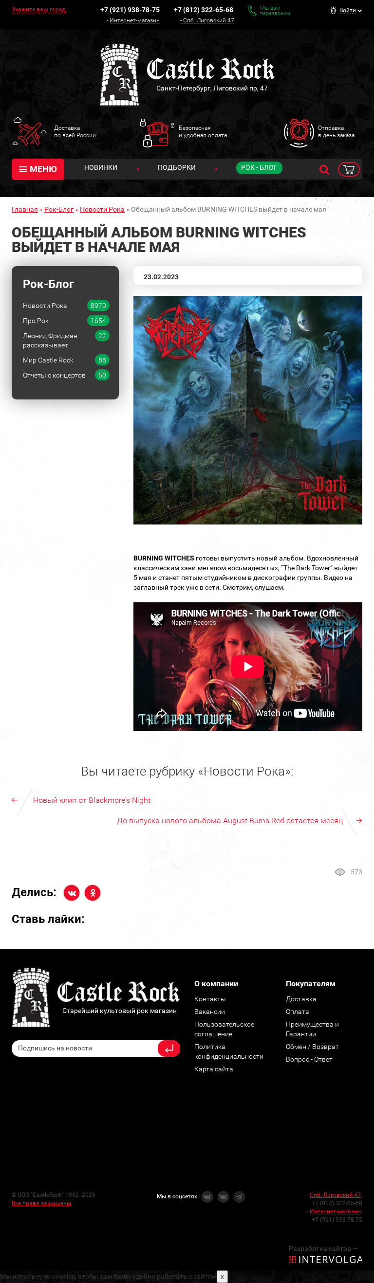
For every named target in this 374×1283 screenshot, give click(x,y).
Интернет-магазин (135, 20)
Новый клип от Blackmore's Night (91, 800)
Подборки (177, 167)
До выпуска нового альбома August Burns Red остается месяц (230, 820)
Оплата (297, 1011)
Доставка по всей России (75, 131)
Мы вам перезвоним (275, 10)
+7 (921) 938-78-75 (130, 10)
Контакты (210, 999)
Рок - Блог (259, 167)
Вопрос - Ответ (309, 1059)
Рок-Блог (59, 209)
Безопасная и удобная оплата (203, 131)
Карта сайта (213, 1069)
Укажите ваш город (39, 9)
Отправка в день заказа (336, 131)
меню (43, 169)
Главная (25, 209)
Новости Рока (102, 209)
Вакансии (209, 1011)
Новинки (100, 167)
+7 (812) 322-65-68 (203, 10)
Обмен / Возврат (312, 1046)
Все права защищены (41, 1203)
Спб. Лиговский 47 (208, 20)
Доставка (301, 999)
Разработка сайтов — (323, 1248)
